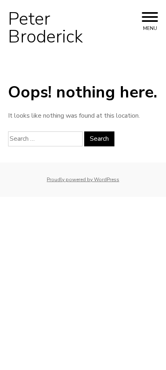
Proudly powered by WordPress (83, 179)
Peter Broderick (45, 28)
